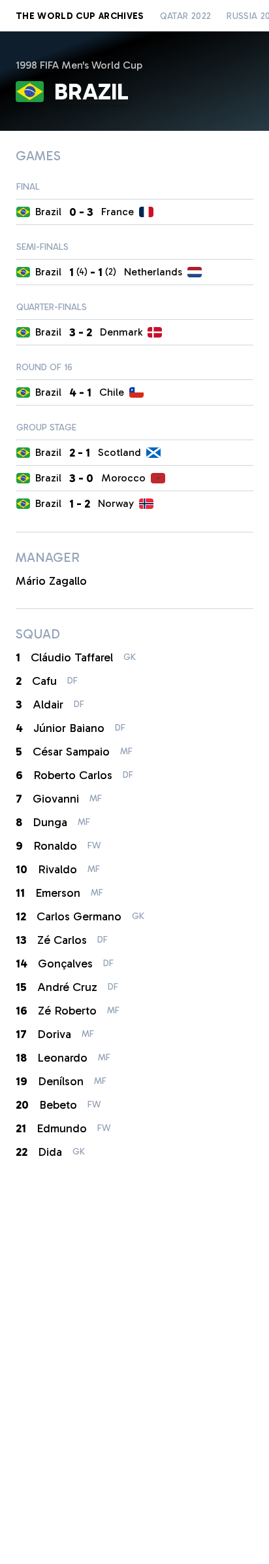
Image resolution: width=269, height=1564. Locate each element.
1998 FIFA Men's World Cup (79, 65)
